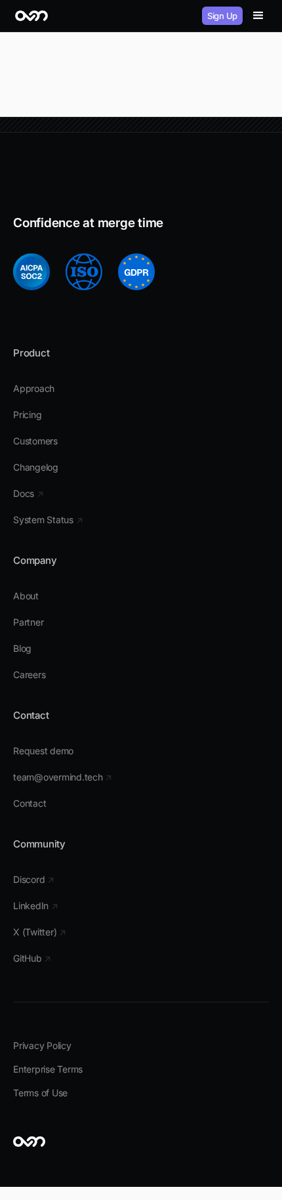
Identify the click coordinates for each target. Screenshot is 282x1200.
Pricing (27, 414)
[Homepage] (31, 16)
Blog (22, 648)
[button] (258, 15)
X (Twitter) (39, 931)
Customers (35, 440)
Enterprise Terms (48, 1069)
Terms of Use (40, 1092)
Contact (29, 803)
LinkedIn (35, 905)
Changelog (35, 467)
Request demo (43, 750)
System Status (48, 519)
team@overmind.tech (62, 776)
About (26, 595)
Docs (28, 493)
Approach (33, 388)
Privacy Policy (42, 1045)
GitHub (32, 958)
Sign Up (222, 16)
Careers (29, 674)
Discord (33, 879)
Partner (28, 622)
